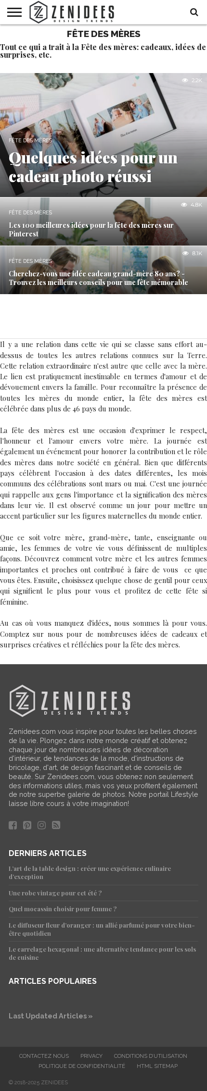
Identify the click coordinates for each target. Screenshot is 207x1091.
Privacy (91, 1056)
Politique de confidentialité (82, 1066)
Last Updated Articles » (51, 1016)
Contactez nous (44, 1056)
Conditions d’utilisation (150, 1056)
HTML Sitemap (157, 1066)
